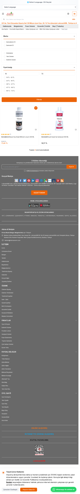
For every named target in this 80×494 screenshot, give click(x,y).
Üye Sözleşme (6, 397)
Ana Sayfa (5, 29)
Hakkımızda (7, 26)
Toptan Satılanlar (7, 341)
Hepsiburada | (51, 215)
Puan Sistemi (30, 26)
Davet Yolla (5, 347)
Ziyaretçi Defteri (7, 281)
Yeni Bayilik (5, 407)
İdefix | (67, 215)
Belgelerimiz (18, 26)
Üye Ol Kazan (6, 324)
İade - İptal (5, 299)
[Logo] (16, 13)
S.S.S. (3, 248)
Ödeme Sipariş (6, 289)
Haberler (4, 275)
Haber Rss (5, 385)
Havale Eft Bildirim (7, 313)
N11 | (3, 215)
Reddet (9, 482)
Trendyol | (41, 215)
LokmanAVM (39, 461)
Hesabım (4, 413)
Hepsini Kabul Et (29, 489)
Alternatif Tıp (6, 379)
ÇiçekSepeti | (19, 215)
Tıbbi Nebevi (6, 359)
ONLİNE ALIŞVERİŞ (39, 428)
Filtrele (39, 99)
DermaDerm (5, 137)
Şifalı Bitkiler (5, 362)
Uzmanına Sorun (7, 251)
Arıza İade (5, 420)
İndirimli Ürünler (6, 327)
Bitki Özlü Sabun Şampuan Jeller (49, 29)
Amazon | (34, 215)
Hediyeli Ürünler (6, 334)
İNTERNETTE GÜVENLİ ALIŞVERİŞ (39, 434)
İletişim (4, 254)
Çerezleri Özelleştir (10, 489)
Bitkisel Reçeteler (7, 372)
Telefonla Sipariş (7, 271)
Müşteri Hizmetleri (7, 316)
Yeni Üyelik (5, 400)
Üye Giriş (4, 403)
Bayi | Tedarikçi (58, 26)
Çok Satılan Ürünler (7, 344)
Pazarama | (60, 215)
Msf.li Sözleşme (6, 306)
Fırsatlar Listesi (6, 331)
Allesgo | (73, 215)
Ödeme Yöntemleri (7, 293)
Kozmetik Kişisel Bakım (17, 29)
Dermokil (44, 137)
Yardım (4, 258)
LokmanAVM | (9, 215)
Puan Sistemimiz (7, 337)
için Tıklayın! (16, 232)
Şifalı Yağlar (5, 365)
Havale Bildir (5, 417)
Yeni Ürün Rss (6, 389)
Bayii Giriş (5, 410)
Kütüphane (5, 355)
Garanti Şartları (6, 303)
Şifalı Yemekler (6, 369)
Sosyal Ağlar (5, 278)
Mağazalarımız (6, 268)
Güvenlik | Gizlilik (43, 26)
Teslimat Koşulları (7, 296)
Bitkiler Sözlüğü (6, 375)
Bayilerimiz (5, 265)
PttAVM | (27, 215)
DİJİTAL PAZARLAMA (39, 440)
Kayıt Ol (71, 166)
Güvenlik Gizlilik (6, 309)
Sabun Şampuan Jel (32, 29)
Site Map (4, 382)
